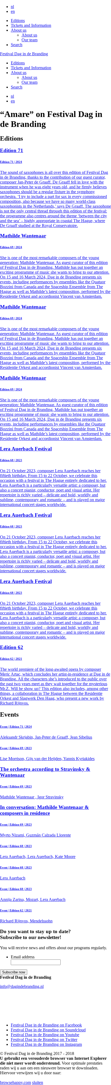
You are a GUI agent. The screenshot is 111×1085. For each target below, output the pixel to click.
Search (16, 44)
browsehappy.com (15, 1082)
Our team (29, 40)
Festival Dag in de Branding (24, 54)
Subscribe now (13, 972)
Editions (18, 20)
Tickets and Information (31, 25)
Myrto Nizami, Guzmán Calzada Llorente (44, 820)
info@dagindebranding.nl (22, 986)
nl (12, 6)
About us (18, 30)
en (13, 11)
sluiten (37, 1082)
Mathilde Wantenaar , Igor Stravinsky (45, 782)
